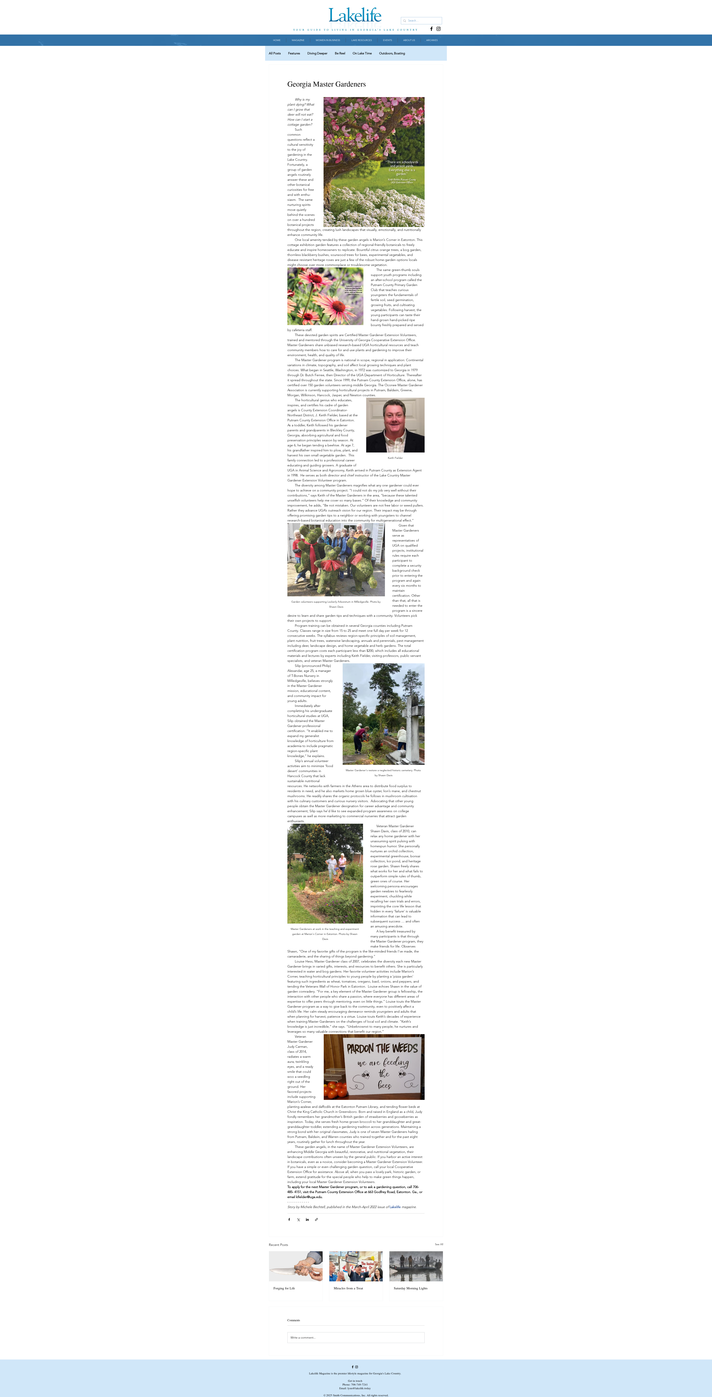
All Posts (275, 53)
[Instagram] (438, 29)
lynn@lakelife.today (359, 1388)
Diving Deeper (317, 53)
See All (439, 1244)
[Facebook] (431, 29)
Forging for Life (284, 1288)
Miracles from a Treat (348, 1288)
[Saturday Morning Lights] (416, 1266)
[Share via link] (316, 1219)
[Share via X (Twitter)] (298, 1219)
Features (294, 53)
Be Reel (340, 53)
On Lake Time (362, 53)
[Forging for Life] (296, 1266)
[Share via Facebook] (289, 1219)
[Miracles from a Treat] (356, 1266)
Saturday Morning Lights (411, 1288)
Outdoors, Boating (392, 53)
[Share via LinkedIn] (307, 1219)
